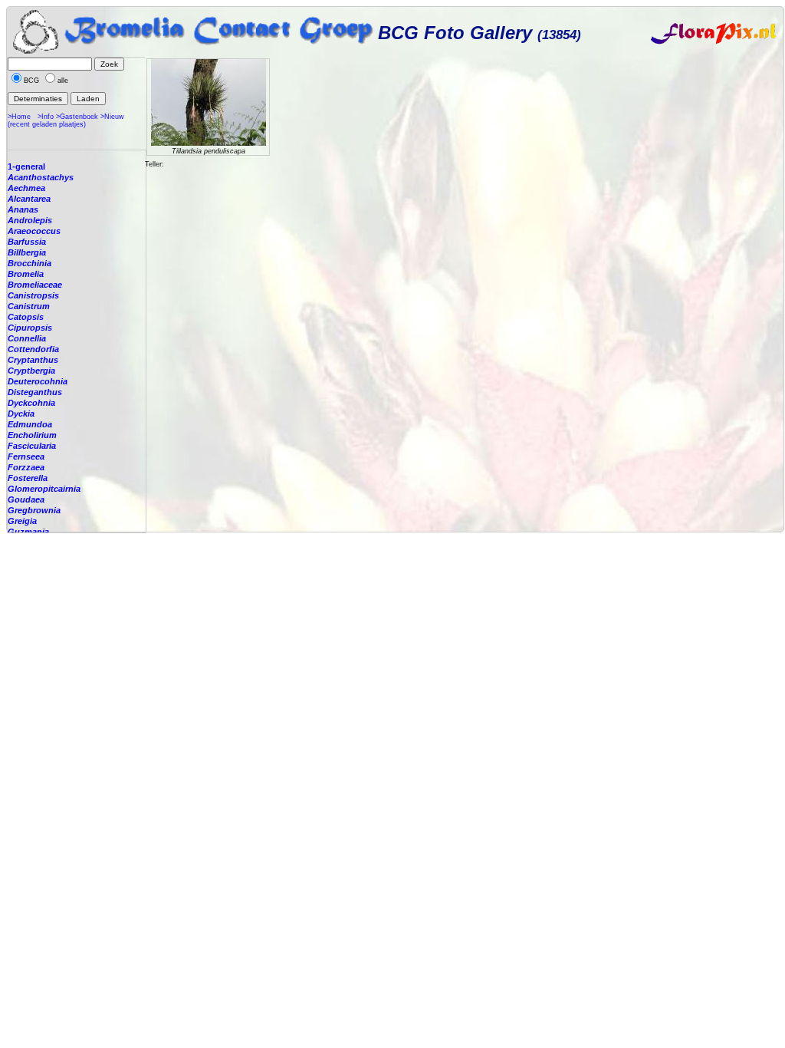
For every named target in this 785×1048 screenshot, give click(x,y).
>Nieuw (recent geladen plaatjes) (66, 120)
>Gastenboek (77, 116)
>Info (46, 116)
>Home (19, 116)
